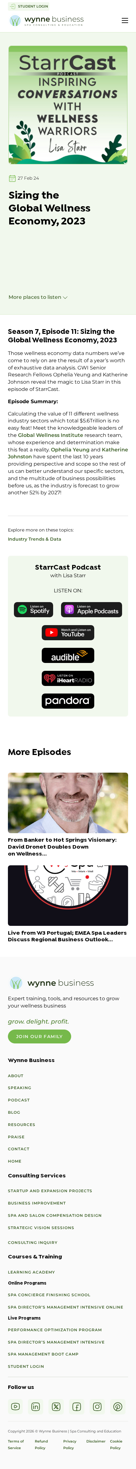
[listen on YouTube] (68, 632)
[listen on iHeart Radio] (68, 678)
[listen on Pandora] (68, 701)
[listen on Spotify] (33, 609)
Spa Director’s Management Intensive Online (65, 1307)
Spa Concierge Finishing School (49, 1294)
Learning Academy (31, 1272)
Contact (18, 1149)
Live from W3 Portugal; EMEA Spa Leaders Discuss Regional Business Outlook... (67, 937)
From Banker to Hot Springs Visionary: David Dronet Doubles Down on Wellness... (62, 847)
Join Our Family (39, 1036)
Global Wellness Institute (50, 435)
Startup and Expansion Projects (50, 1190)
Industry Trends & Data (34, 539)
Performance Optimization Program (55, 1329)
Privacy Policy (69, 1444)
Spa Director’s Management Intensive (56, 1342)
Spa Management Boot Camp (43, 1354)
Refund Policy (43, 1444)
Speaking (19, 1087)
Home (15, 1161)
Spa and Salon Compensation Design (55, 1215)
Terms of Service (16, 1444)
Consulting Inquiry (33, 1242)
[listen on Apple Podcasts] (91, 609)
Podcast (19, 1100)
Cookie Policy (116, 1444)
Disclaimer (96, 1441)
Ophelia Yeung (70, 450)
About (15, 1075)
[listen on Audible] (68, 655)
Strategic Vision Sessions (41, 1227)
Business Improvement (37, 1203)
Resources (21, 1124)
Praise (16, 1137)
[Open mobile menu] (125, 20)
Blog (14, 1112)
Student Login (26, 1366)
